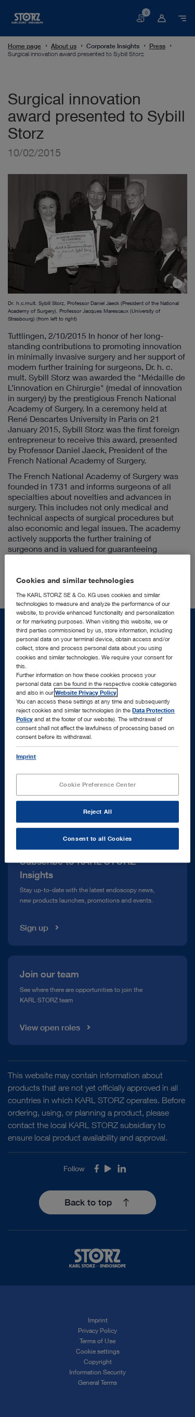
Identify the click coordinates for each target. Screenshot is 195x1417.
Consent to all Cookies (97, 838)
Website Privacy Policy (85, 692)
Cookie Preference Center (97, 784)
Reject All (97, 811)
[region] (97, 708)
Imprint (26, 756)
